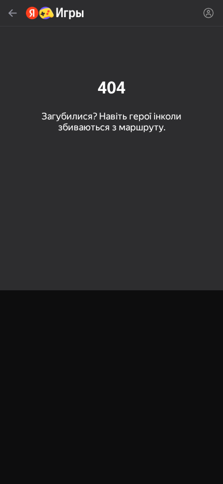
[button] (111, 242)
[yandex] (55, 13)
